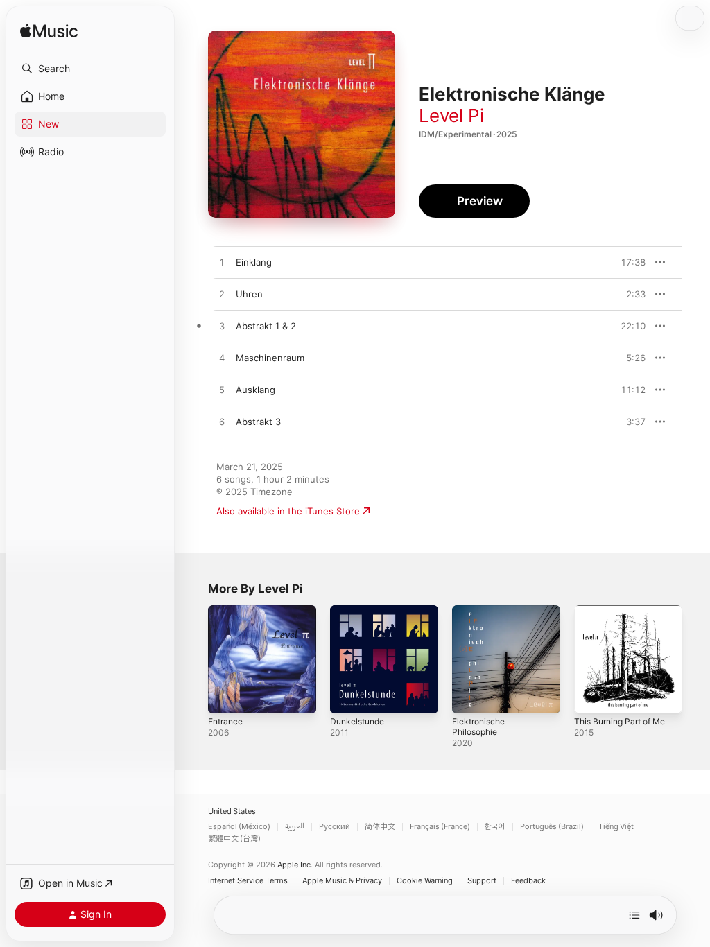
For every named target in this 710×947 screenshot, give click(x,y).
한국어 (495, 827)
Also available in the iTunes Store (288, 510)
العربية (294, 827)
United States (232, 811)
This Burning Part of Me (619, 721)
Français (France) (440, 827)
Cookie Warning (425, 881)
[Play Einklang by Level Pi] (222, 263)
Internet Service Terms (248, 881)
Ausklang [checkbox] (255, 389)
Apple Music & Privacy (342, 881)
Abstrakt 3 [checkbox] (258, 421)
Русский (334, 827)
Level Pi (451, 115)
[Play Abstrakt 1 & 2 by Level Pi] (222, 326)
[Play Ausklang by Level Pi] (222, 390)
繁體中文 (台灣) (234, 838)
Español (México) (239, 827)
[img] (49, 32)
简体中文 (380, 827)
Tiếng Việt (616, 827)
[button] (90, 68)
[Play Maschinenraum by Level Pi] (222, 358)
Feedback (528, 881)
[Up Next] (634, 915)
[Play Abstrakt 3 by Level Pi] (222, 422)
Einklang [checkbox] (254, 262)
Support (481, 881)
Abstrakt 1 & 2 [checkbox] (266, 325)
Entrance (225, 721)
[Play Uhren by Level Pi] (222, 294)
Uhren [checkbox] (249, 293)
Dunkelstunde (357, 721)
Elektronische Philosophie (478, 726)
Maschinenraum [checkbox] (270, 357)
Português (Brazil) (552, 827)
